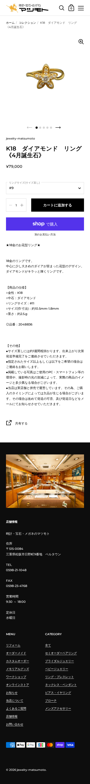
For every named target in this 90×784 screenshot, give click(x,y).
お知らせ (12, 692)
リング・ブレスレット (59, 677)
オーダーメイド (16, 653)
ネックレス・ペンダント (61, 684)
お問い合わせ (14, 724)
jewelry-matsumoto (31, 770)
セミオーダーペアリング (61, 653)
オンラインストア (17, 684)
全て (48, 645)
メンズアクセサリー (58, 708)
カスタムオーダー (17, 661)
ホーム (10, 22)
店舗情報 (12, 716)
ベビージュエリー (56, 669)
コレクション (27, 22)
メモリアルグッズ (17, 669)
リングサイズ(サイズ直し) (24, 182)
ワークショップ (16, 677)
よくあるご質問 (16, 708)
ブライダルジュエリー (59, 661)
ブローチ (51, 700)
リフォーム (13, 645)
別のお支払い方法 (45, 234)
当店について (14, 700)
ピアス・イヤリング (58, 692)
